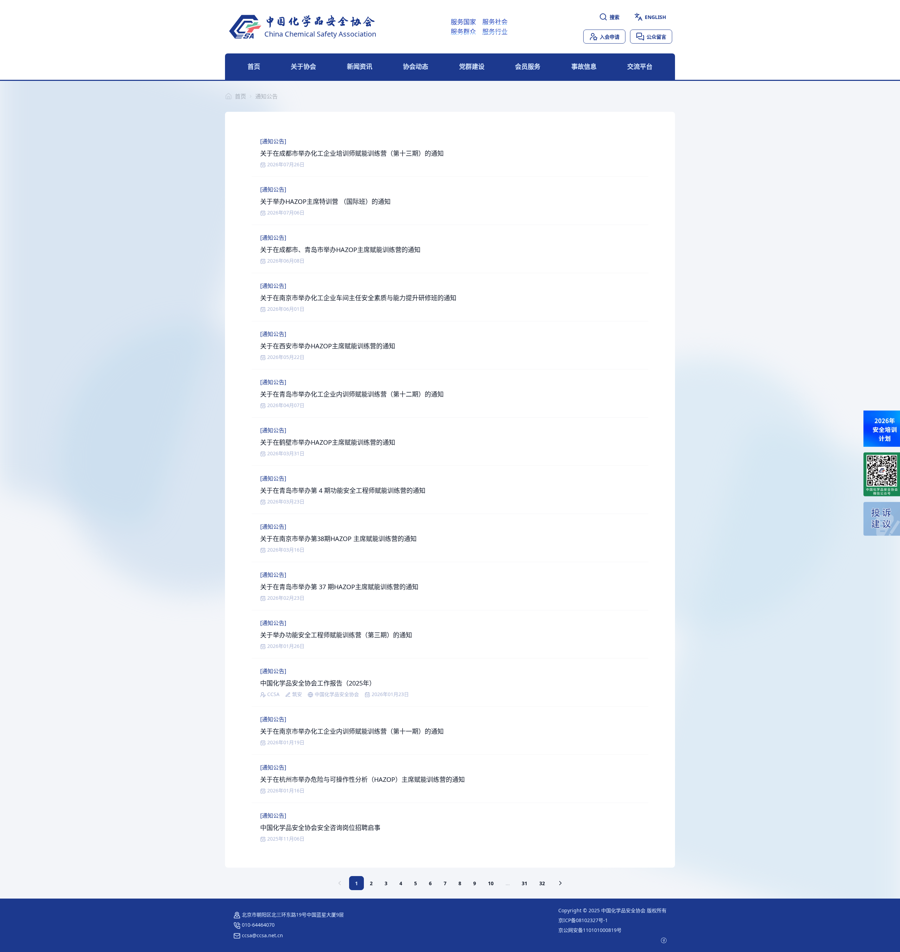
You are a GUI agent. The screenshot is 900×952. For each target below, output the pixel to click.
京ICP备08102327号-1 (583, 920)
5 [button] (415, 883)
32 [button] (542, 883)
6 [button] (430, 883)
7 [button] (445, 883)
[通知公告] (273, 141)
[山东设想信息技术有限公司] (664, 940)
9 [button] (474, 883)
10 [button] (491, 883)
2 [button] (371, 883)
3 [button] (386, 883)
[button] (560, 883)
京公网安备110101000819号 (590, 930)
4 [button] (400, 883)
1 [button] (356, 883)
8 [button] (459, 883)
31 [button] (524, 883)
